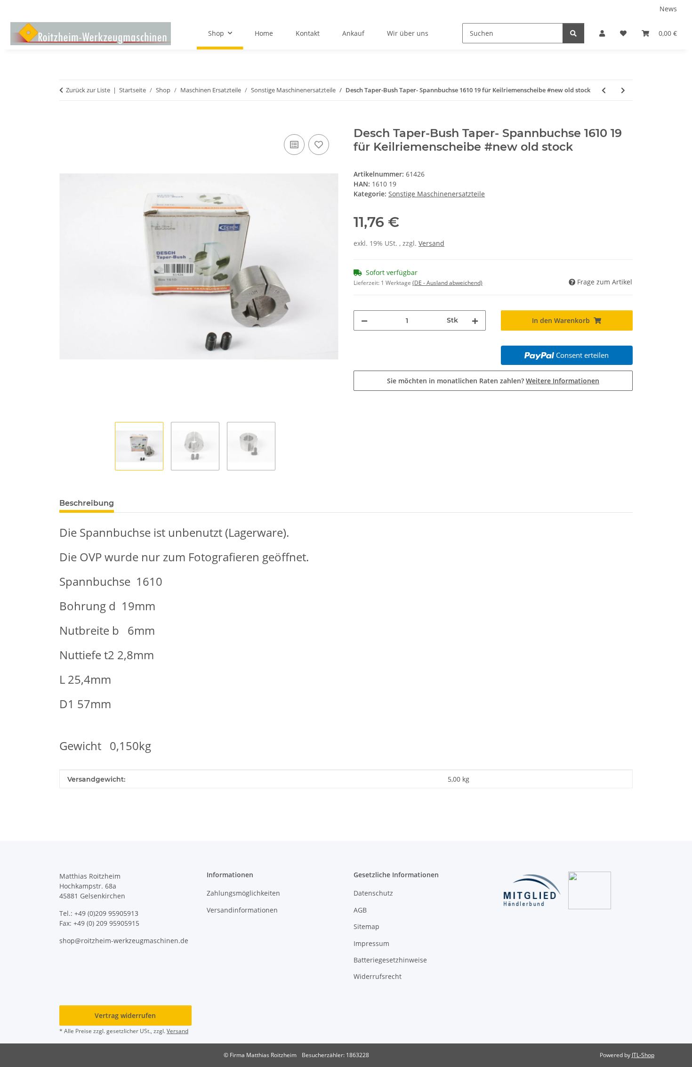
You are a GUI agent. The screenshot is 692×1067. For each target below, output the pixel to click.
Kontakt (308, 33)
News (668, 8)
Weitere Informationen (562, 380)
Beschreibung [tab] (86, 503)
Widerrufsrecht (378, 976)
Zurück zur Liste (88, 90)
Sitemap (366, 926)
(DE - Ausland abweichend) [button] (447, 283)
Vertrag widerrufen (125, 1015)
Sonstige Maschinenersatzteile (436, 193)
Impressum (371, 943)
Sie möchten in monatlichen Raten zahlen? (493, 380)
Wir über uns (407, 33)
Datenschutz (373, 893)
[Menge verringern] (364, 320)
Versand (431, 243)
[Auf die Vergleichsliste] (294, 144)
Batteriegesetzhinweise (390, 959)
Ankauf (353, 33)
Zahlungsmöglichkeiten (243, 893)
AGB (360, 909)
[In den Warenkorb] (66, 121)
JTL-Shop (643, 1055)
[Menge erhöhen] (475, 320)
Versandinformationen (242, 909)
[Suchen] (573, 33)
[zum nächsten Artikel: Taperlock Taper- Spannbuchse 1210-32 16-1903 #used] (623, 90)
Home (264, 33)
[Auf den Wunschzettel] (318, 144)
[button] (602, 33)
